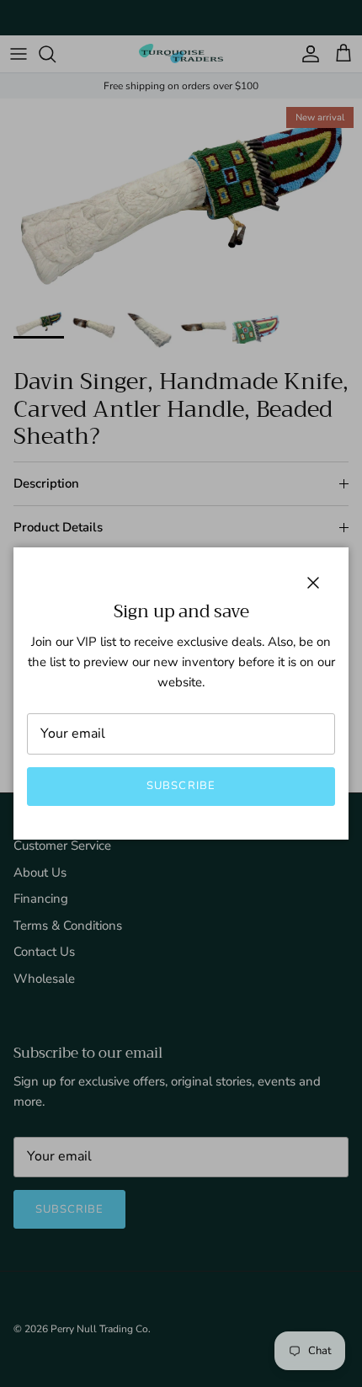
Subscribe (180, 785)
